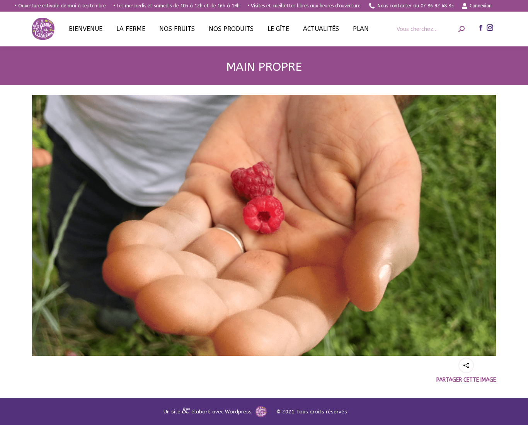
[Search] (461, 29)
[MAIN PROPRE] (264, 225)
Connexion (481, 6)
